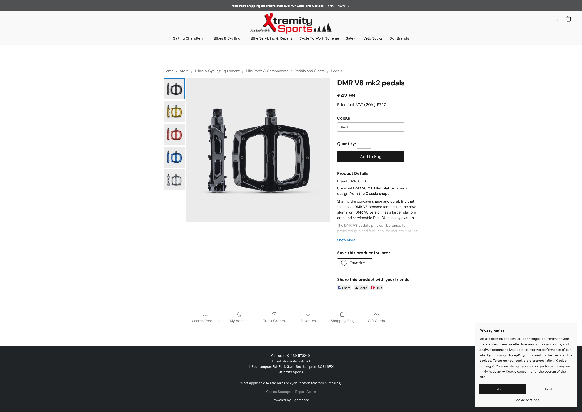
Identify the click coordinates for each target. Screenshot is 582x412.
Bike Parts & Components (267, 71)
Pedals (336, 71)
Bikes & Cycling (227, 38)
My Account (240, 320)
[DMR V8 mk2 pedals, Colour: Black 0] (174, 88)
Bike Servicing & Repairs (272, 38)
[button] (290, 23)
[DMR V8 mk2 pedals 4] (174, 179)
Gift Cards (376, 320)
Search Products (206, 320)
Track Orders (274, 320)
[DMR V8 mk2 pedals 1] (174, 111)
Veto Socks (373, 38)
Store (184, 71)
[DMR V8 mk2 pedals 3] (174, 157)
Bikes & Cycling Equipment (217, 71)
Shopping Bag (342, 320)
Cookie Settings (278, 392)
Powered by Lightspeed (291, 400)
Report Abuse (305, 392)
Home (168, 71)
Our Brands (399, 38)
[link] (339, 5)
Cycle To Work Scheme (319, 38)
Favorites (308, 320)
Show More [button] (346, 240)
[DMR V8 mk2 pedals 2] (174, 134)
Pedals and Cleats (310, 71)
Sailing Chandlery (189, 38)
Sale (350, 38)
